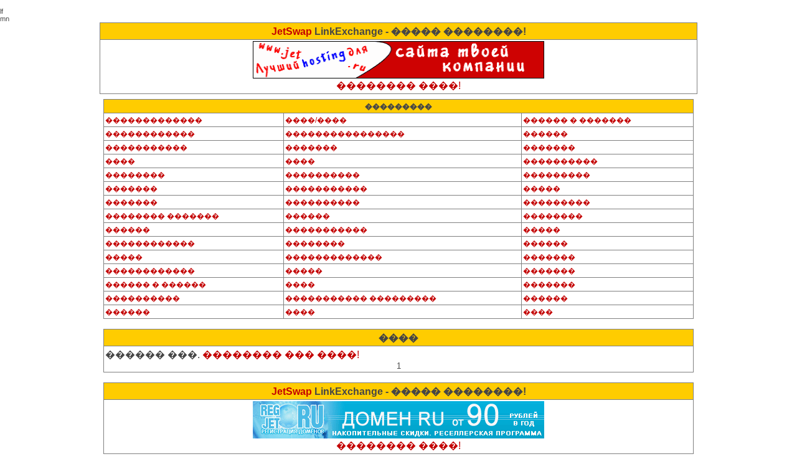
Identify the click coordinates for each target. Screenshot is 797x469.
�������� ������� (162, 216)
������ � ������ (155, 284)
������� (311, 147)
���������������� (345, 134)
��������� (556, 175)
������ (545, 134)
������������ (150, 134)
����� (541, 188)
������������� (153, 120)
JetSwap (291, 31)
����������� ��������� (360, 298)
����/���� (316, 120)
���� (120, 161)
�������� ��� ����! (280, 354)
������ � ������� (577, 120)
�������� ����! (398, 85)
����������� (146, 147)
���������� (560, 161)
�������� (135, 175)
